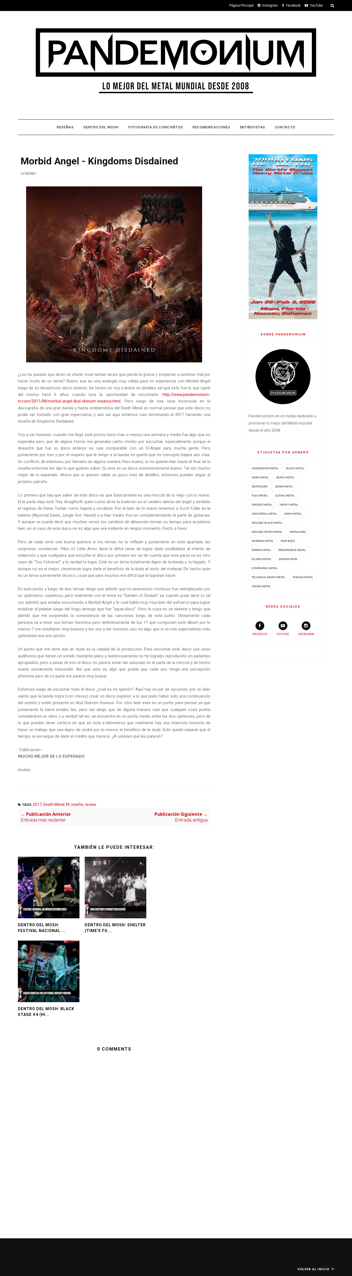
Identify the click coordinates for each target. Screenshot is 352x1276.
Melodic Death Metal (267, 531)
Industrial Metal (264, 513)
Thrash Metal (303, 577)
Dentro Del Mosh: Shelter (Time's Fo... (115, 928)
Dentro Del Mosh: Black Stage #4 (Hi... (46, 1012)
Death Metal (53, 804)
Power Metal (261, 550)
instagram (306, 634)
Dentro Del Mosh (101, 127)
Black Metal (295, 468)
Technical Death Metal (268, 577)
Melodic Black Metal (267, 522)
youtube (283, 634)
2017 (37, 804)
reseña (77, 804)
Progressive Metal (292, 550)
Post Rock (288, 540)
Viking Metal (261, 586)
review (90, 804)
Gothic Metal (285, 495)
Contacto (285, 127)
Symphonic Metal (264, 568)
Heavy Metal (289, 504)
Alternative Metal (265, 468)
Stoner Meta (288, 559)
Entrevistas (252, 127)
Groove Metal (262, 504)
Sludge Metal (261, 559)
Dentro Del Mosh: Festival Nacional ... (41, 928)
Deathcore (260, 486)
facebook (259, 634)
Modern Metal (262, 540)
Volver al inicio (314, 1269)
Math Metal (293, 513)
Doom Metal (284, 486)
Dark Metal (260, 477)
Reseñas (65, 127)
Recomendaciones (211, 127)
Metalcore (298, 531)
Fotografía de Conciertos (155, 127)
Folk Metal (260, 495)
